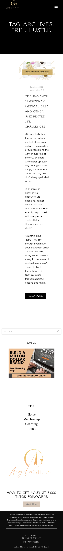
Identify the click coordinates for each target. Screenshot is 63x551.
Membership (31, 419)
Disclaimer (32, 535)
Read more (35, 295)
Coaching (31, 424)
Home (31, 414)
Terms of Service (31, 538)
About (31, 429)
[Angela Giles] (13, 6)
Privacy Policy (31, 542)
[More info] (54, 6)
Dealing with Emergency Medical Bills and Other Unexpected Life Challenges (37, 111)
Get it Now (31, 504)
